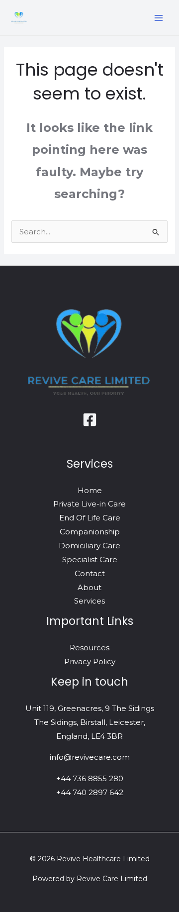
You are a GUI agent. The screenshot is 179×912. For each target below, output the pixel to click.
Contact (90, 573)
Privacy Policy (89, 661)
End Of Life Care (89, 517)
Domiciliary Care (89, 545)
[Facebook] (90, 419)
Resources (89, 647)
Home (90, 490)
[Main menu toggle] (159, 17)
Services (89, 601)
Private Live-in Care (89, 503)
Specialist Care (89, 559)
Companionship (90, 531)
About (89, 587)
